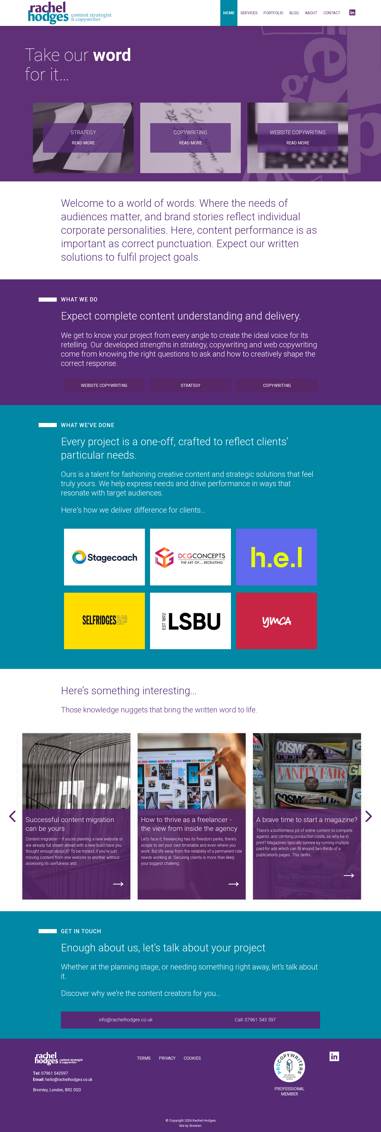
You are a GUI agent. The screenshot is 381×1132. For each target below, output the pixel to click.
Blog (294, 13)
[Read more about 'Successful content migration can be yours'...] (76, 771)
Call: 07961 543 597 (255, 1020)
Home (228, 13)
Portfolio (273, 13)
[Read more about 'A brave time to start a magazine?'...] (307, 771)
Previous (12, 816)
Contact (332, 13)
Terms (144, 1058)
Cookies (192, 1058)
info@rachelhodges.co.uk (126, 1020)
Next (368, 816)
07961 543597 (54, 1073)
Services (249, 13)
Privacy (167, 1058)
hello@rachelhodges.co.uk (69, 1079)
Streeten (195, 1126)
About (311, 13)
